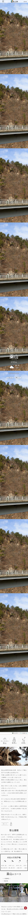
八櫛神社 (6, 878)
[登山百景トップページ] (14, 2)
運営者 (25, 1)
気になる (10, 377)
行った (18, 377)
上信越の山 (24, 733)
